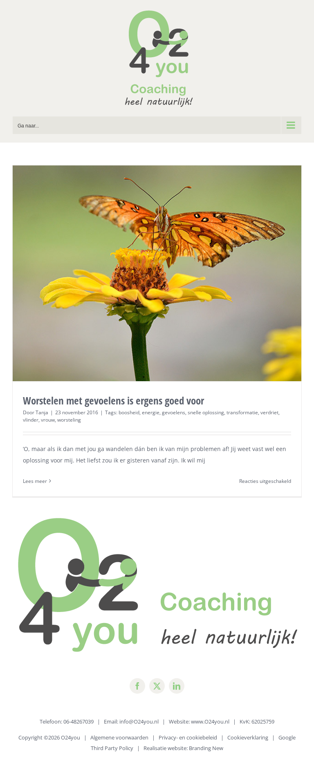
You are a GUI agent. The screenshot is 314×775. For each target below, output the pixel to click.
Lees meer (35, 481)
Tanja (42, 412)
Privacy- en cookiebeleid (188, 737)
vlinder (30, 419)
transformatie (242, 412)
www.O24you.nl (210, 721)
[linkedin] (176, 686)
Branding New (206, 748)
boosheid (129, 412)
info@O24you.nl (139, 721)
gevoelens (173, 412)
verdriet (269, 412)
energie (150, 412)
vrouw (48, 419)
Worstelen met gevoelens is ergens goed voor (113, 400)
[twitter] (157, 686)
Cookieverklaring (247, 737)
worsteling (69, 419)
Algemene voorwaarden (119, 737)
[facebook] (137, 686)
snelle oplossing (206, 412)
